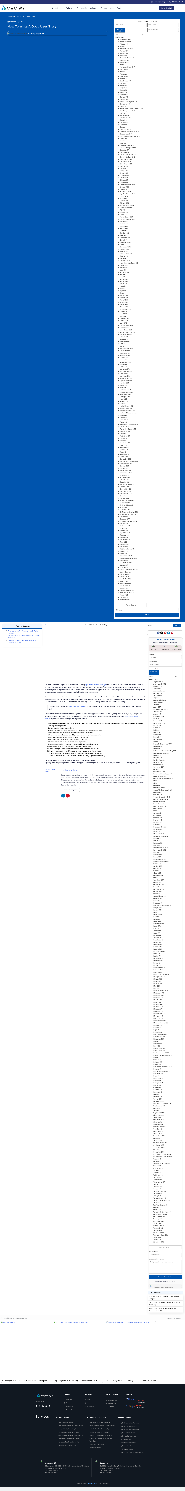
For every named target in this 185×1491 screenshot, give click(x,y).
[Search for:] (160, 625)
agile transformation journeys (95, 685)
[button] (4, 626)
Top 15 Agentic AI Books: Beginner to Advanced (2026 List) (77, 1381)
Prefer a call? (157, 1286)
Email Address (153, 661)
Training (69, 8)
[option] (133, 39)
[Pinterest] (172, 633)
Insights (93, 8)
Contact (120, 8)
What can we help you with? (157, 1259)
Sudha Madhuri (69, 770)
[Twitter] (40, 1406)
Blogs (9, 16)
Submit (147, 615)
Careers (104, 8)
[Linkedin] (168, 633)
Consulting (56, 8)
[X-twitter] (161, 633)
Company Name (153, 1251)
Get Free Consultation (165, 1277)
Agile (14, 16)
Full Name (152, 654)
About (112, 8)
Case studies (82, 8)
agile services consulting (77, 707)
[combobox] (120, 30)
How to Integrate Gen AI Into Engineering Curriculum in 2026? (131, 1381)
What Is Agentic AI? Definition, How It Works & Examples (24, 1381)
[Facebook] (158, 633)
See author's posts (70, 790)
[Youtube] (165, 633)
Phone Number (153, 669)
